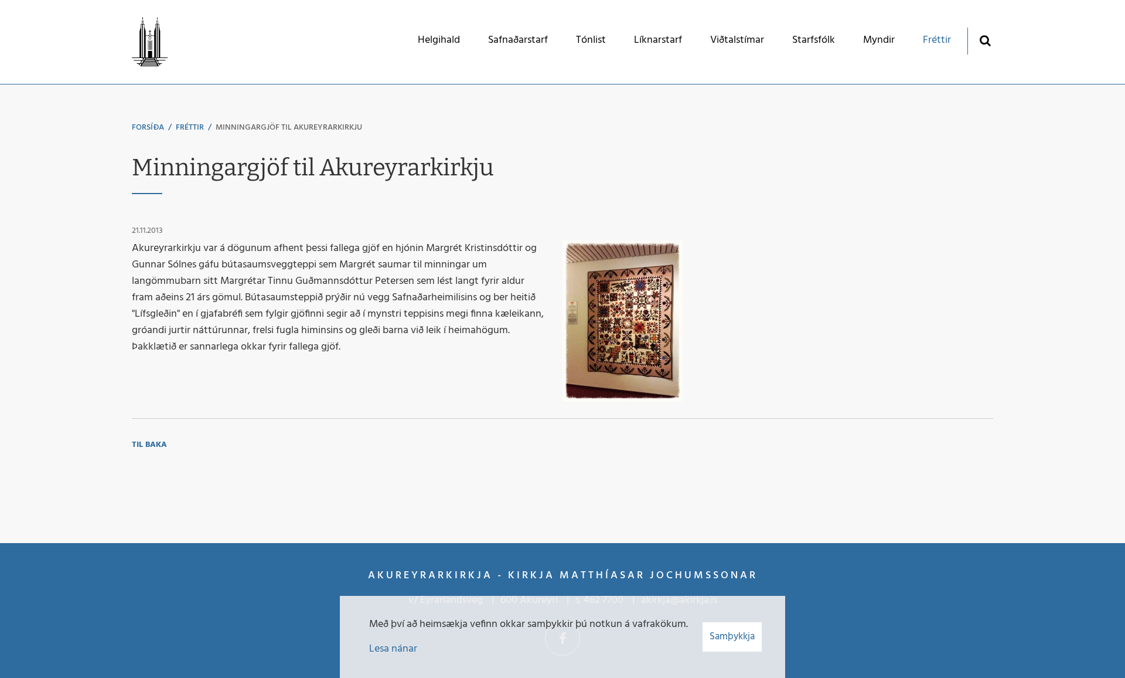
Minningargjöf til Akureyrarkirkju (289, 127)
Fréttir (190, 127)
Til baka (149, 445)
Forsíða (148, 127)
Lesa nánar (393, 648)
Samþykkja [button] (732, 637)
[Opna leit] (984, 40)
